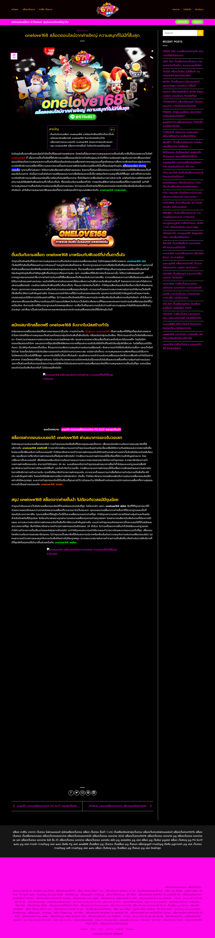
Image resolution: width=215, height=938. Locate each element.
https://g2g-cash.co (144, 862)
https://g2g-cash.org (121, 862)
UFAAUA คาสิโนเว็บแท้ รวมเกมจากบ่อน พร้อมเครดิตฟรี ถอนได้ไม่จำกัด (182, 316)
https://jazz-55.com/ (46, 880)
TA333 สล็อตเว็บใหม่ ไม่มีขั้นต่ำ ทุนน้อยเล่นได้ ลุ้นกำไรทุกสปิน (181, 74)
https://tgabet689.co (183, 883)
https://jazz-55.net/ (68, 880)
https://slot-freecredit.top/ (149, 887)
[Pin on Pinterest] (88, 792)
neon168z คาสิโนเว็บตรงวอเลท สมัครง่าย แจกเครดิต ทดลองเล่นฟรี (182, 286)
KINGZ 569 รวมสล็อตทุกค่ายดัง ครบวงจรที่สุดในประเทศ (183, 53)
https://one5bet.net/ (80, 872)
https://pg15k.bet (165, 862)
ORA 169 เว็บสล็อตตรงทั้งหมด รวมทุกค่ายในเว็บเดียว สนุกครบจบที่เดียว (182, 64)
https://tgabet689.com (132, 883)
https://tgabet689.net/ (158, 883)
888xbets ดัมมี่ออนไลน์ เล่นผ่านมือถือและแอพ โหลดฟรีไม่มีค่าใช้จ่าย (182, 154)
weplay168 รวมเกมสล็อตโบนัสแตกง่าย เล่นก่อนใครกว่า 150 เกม (182, 164)
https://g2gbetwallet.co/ (62, 883)
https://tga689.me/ (108, 883)
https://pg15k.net (64, 865)
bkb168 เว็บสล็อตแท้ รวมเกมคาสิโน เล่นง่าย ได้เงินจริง (182, 276)
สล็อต (92, 929)
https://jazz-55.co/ (24, 880)
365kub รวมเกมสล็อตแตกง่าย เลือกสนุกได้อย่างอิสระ (118, 806)
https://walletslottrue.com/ (28, 887)
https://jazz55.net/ (52, 876)
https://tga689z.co (54, 862)
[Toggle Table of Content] (110, 129)
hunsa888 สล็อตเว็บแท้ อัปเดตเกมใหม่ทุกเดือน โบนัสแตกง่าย (182, 326)
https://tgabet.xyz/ (27, 869)
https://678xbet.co (160, 869)
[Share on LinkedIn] (93, 792)
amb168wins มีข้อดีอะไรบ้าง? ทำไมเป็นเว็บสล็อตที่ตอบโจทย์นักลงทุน (182, 185)
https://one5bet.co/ (103, 872)
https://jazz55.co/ (89, 880)
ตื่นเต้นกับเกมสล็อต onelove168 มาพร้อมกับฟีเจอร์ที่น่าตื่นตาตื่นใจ (82, 134)
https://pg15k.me (185, 862)
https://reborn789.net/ (150, 872)
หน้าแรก (15, 9)
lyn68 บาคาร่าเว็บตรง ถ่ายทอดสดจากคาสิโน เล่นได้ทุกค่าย (181, 296)
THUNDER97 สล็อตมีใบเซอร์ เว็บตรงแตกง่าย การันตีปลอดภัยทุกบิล (183, 104)
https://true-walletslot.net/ (88, 887)
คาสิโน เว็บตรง (45, 9)
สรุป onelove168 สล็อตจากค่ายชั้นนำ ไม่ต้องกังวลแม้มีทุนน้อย (80, 145)
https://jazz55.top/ (189, 876)
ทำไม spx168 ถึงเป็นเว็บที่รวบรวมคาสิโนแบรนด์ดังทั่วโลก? (183, 175)
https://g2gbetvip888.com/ (115, 880)
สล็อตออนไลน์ (82, 30)
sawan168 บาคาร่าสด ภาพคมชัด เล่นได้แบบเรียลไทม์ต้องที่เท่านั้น (183, 336)
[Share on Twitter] (76, 792)
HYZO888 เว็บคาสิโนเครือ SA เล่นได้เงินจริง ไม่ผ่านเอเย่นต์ (182, 205)
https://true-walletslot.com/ (119, 887)
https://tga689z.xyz (75, 862)
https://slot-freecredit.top (134, 876)
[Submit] (200, 33)
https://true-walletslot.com (163, 876)
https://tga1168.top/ (93, 869)
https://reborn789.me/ (28, 876)
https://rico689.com (98, 862)
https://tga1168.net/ (71, 869)
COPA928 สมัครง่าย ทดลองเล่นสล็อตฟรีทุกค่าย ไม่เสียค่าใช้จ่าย (180, 134)
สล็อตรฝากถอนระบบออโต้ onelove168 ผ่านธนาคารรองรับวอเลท (81, 142)
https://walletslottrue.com (77, 876)
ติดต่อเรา (199, 9)
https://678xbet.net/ (138, 869)
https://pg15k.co (45, 865)
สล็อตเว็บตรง (29, 9)
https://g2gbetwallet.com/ (145, 880)
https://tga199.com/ (126, 872)
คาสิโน (101, 929)
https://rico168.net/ (34, 872)
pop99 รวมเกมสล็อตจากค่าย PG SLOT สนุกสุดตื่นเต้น (91, 429)
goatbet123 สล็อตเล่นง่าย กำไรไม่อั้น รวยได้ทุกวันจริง (183, 124)
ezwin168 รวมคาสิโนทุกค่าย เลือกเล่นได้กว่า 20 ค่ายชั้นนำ (183, 255)
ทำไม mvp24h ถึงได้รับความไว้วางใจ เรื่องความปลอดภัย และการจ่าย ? (182, 195)
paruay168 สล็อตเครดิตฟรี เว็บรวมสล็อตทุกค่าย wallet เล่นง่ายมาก (182, 265)
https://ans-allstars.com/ (185, 869)
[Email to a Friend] (82, 792)
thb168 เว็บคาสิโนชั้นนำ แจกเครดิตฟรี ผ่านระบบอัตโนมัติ (182, 245)
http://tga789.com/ (48, 869)
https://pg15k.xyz (25, 865)
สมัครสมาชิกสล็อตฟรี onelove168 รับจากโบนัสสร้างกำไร (77, 138)
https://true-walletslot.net (178, 872)
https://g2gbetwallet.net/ (174, 880)
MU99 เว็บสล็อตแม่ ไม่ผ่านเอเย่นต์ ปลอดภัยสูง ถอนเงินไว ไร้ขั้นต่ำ (181, 84)
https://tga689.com (87, 883)
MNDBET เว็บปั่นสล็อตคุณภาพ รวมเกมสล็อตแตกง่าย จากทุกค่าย (182, 215)
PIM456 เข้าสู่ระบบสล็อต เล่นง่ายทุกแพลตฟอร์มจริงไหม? (182, 114)
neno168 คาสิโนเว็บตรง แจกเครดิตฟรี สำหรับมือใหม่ (182, 346)
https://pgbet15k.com (86, 865)
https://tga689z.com (32, 862)
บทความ (176, 9)
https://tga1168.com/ (187, 865)
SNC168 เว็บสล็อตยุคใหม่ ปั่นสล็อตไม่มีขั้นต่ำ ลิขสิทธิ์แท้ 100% (182, 306)
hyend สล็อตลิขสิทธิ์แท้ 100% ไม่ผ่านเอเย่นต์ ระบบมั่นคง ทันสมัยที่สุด (183, 94)
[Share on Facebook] (71, 792)
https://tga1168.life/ (115, 869)
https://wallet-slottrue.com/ (59, 887)
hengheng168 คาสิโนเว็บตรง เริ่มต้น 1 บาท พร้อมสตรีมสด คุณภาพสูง (183, 225)
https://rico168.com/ (57, 872)
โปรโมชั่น (187, 9)
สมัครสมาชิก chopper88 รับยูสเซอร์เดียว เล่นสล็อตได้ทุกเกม (183, 235)
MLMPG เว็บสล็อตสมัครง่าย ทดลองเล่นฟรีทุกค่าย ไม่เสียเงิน (182, 144)
